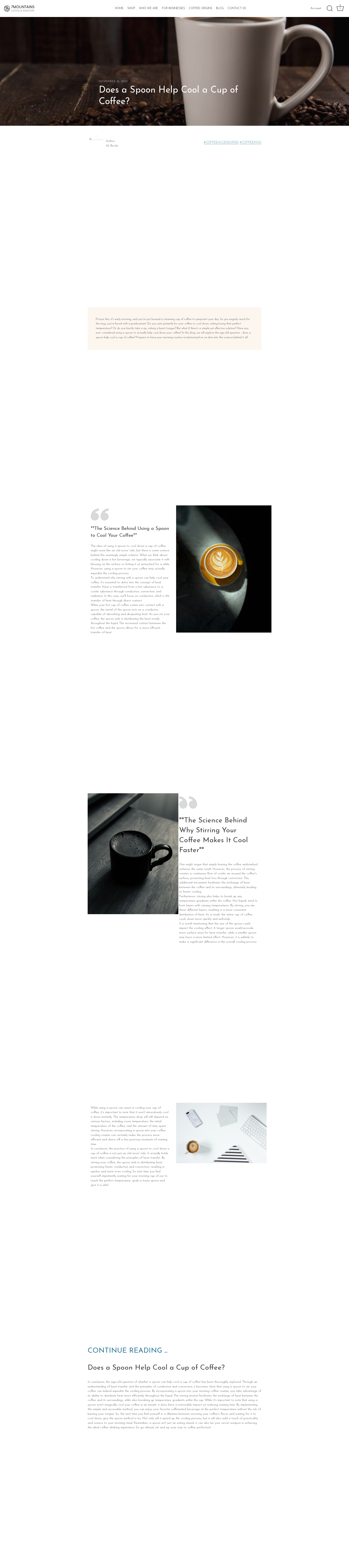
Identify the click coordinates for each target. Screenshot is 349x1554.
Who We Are (148, 8)
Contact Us (237, 8)
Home (119, 8)
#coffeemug (250, 142)
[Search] (329, 8)
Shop (131, 8)
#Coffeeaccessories (221, 142)
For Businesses (173, 8)
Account (315, 8)
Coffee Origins (200, 8)
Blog (220, 8)
